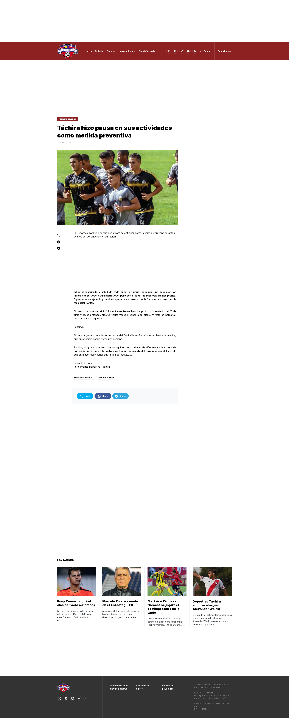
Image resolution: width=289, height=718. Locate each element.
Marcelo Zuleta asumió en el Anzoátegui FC (120, 603)
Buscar (207, 51)
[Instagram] (181, 51)
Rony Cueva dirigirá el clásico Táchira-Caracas (76, 603)
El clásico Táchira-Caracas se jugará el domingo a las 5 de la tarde (163, 606)
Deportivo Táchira (83, 377)
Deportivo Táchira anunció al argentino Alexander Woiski (208, 605)
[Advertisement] (144, 21)
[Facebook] (175, 51)
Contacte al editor (142, 687)
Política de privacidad (168, 687)
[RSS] (194, 51)
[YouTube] (188, 51)
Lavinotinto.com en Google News (118, 687)
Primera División (67, 119)
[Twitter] (168, 51)
